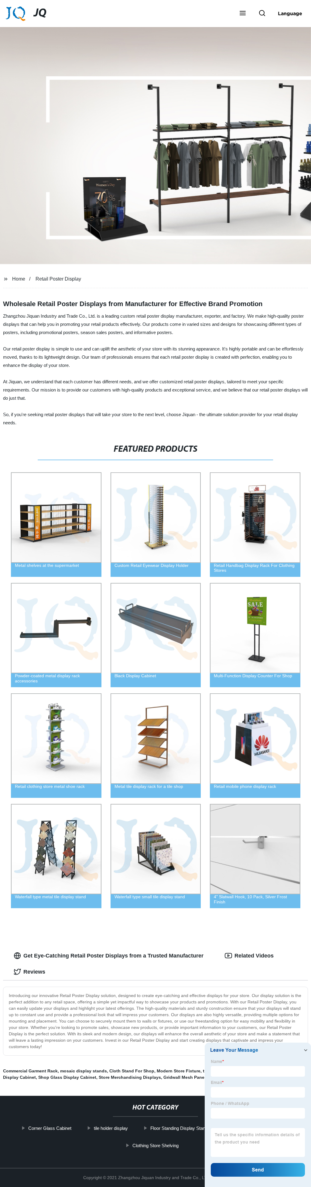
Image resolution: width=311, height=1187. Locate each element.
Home (18, 278)
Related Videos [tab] (254, 956)
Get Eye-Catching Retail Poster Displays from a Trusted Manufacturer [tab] (113, 956)
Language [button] (290, 13)
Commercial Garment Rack (30, 1070)
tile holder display (111, 1128)
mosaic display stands (83, 1070)
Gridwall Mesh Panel (184, 1077)
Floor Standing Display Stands (180, 1128)
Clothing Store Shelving (155, 1145)
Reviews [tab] (34, 972)
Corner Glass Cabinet (49, 1128)
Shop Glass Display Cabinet (67, 1077)
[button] (243, 13)
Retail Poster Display (58, 278)
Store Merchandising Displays (130, 1077)
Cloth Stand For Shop (131, 1070)
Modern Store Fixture (178, 1070)
